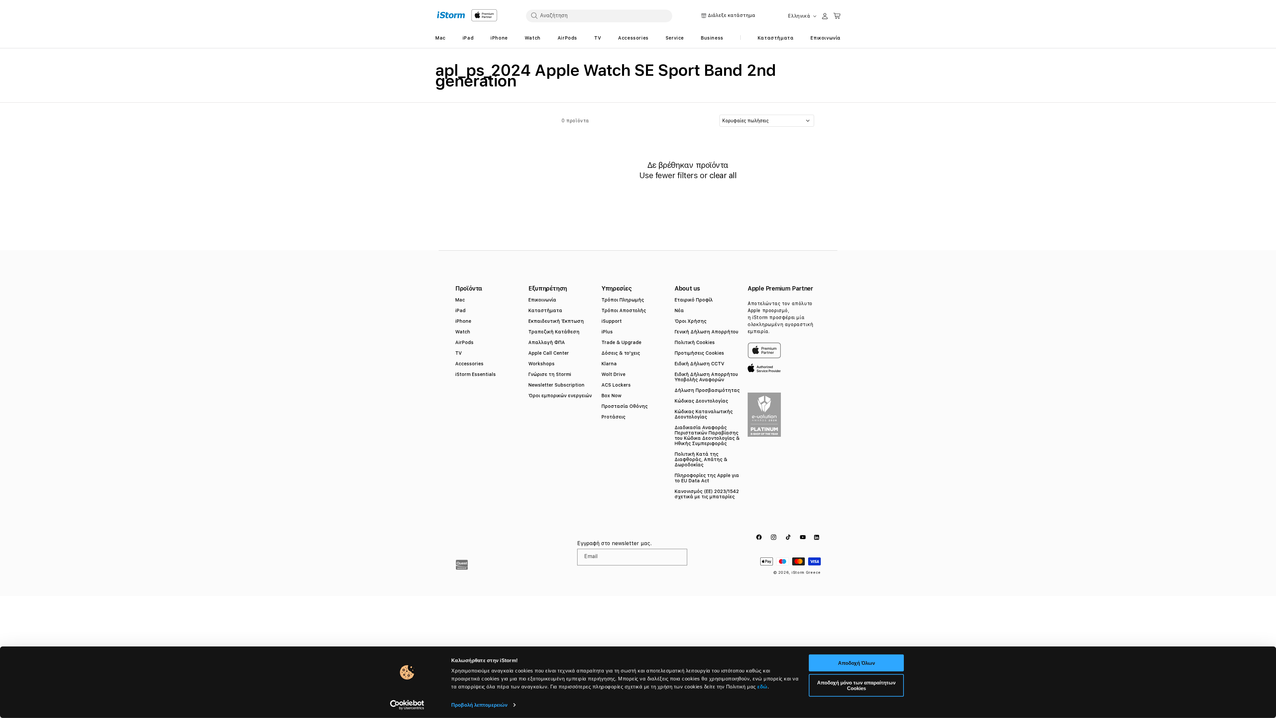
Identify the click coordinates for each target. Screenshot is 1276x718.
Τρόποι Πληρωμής (622, 299)
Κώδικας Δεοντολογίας (701, 401)
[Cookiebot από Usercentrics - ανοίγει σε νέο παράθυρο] (407, 705)
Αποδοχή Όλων (856, 663)
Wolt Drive (613, 374)
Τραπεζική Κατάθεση (554, 331)
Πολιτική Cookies (695, 342)
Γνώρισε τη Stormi (549, 374)
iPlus (607, 331)
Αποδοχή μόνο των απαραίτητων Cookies (856, 685)
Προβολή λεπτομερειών (479, 705)
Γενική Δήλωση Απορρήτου (706, 331)
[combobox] (599, 16)
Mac (460, 299)
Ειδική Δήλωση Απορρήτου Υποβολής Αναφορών (706, 377)
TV (458, 353)
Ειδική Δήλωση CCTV (699, 363)
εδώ (762, 686)
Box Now (611, 395)
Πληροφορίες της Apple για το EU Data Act (707, 478)
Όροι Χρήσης (690, 321)
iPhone (463, 321)
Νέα (679, 310)
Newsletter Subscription (556, 385)
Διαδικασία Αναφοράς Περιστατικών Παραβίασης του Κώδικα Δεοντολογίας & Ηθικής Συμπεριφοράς (707, 435)
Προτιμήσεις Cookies (699, 353)
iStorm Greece (806, 572)
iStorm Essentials (475, 374)
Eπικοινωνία (542, 299)
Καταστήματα (545, 310)
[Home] (451, 15)
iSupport (611, 321)
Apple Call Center (548, 353)
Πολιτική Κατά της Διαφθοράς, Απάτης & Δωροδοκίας (701, 459)
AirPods (464, 342)
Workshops (541, 363)
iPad (460, 310)
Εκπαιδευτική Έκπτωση (556, 321)
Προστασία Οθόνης (624, 406)
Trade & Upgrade (621, 342)
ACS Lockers (616, 385)
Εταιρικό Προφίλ (694, 299)
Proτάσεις (613, 416)
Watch (462, 331)
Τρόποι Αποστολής (623, 310)
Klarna (609, 363)
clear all (723, 175)
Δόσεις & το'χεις (620, 353)
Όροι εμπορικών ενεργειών (560, 395)
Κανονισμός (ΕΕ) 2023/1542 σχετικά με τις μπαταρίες (707, 494)
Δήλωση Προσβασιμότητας (707, 390)
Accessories (469, 363)
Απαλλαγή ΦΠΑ (546, 342)
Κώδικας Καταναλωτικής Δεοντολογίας (704, 414)
